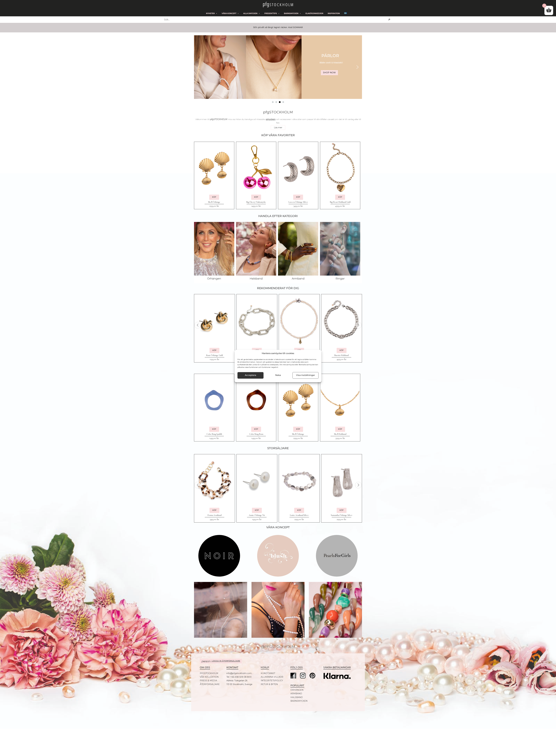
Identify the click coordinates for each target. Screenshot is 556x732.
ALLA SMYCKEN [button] (250, 13)
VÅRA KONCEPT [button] (229, 13)
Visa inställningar (305, 375)
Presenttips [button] (270, 13)
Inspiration (334, 13)
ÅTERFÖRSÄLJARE (210, 684)
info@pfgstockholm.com (239, 673)
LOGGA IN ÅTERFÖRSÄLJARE (221, 661)
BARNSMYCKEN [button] (291, 13)
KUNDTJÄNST (268, 673)
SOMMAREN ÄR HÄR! (331, 56)
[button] (278, 67)
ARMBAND (296, 694)
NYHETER (210, 13)
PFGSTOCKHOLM (209, 673)
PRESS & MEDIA (208, 681)
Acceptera (250, 375)
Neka (278, 375)
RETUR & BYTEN (269, 684)
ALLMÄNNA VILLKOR (272, 677)
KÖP (214, 197)
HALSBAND (296, 697)
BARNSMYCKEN (299, 701)
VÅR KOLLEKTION (209, 677)
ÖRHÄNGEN (296, 690)
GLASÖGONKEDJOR (314, 13)
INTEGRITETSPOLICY (272, 681)
